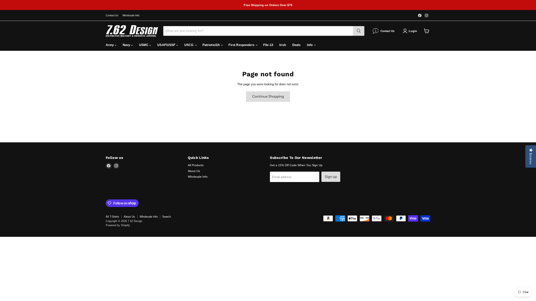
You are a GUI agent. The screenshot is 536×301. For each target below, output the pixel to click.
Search (166, 216)
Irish (282, 45)
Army (110, 45)
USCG (189, 45)
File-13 (268, 45)
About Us (194, 171)
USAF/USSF (166, 45)
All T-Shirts (112, 216)
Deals (296, 45)
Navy (127, 45)
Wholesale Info (130, 15)
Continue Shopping (268, 96)
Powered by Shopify (118, 225)
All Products (196, 165)
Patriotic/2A (211, 45)
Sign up (331, 177)
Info (310, 45)
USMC (144, 45)
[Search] (358, 31)
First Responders (241, 45)
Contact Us (112, 15)
